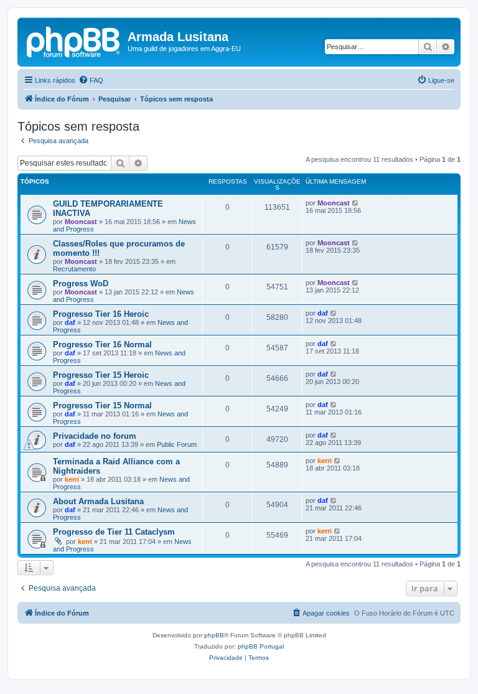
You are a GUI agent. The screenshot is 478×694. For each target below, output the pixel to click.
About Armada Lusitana (98, 501)
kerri (72, 479)
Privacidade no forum (94, 436)
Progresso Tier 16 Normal (102, 344)
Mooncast (81, 221)
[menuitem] (90, 80)
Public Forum (177, 444)
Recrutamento (74, 269)
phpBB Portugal (261, 646)
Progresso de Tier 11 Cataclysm (114, 532)
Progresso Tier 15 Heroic (101, 375)
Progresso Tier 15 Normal (102, 405)
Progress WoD (80, 283)
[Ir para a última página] (356, 203)
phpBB (214, 635)
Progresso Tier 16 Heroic (101, 314)
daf (70, 322)
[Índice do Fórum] (74, 40)
